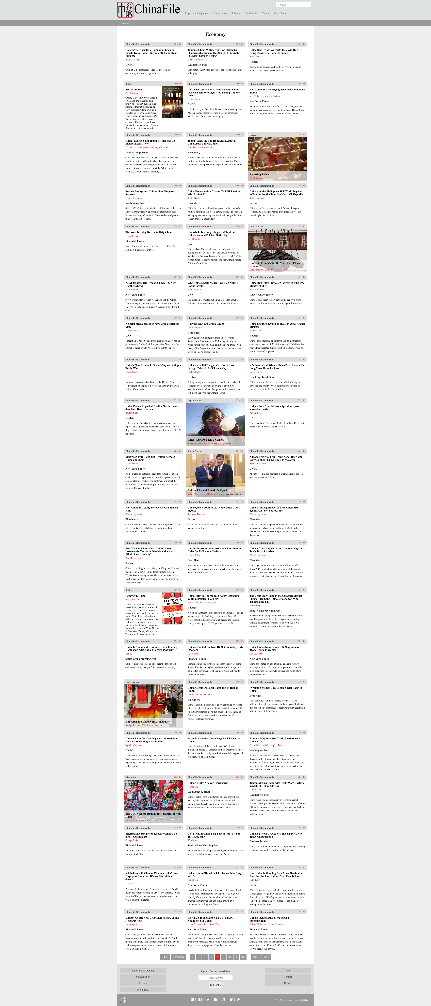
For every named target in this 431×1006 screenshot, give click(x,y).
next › (256, 957)
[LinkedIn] (192, 999)
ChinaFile (150, 10)
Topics (265, 13)
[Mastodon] (231, 999)
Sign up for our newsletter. (215, 971)
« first (165, 957)
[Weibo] (223, 999)
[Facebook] (200, 999)
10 (243, 957)
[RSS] (239, 999)
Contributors (281, 13)
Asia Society (303, 1000)
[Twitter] (208, 999)
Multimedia (251, 13)
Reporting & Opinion (196, 13)
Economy (125, 23)
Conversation (220, 13)
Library (236, 13)
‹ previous (178, 957)
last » (266, 957)
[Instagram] (215, 999)
